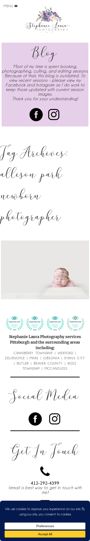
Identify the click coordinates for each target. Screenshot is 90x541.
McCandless (56, 368)
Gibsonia (51, 358)
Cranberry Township (33, 353)
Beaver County (48, 363)
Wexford (65, 353)
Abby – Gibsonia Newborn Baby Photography (45, 258)
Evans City (74, 358)
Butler (23, 363)
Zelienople (15, 358)
